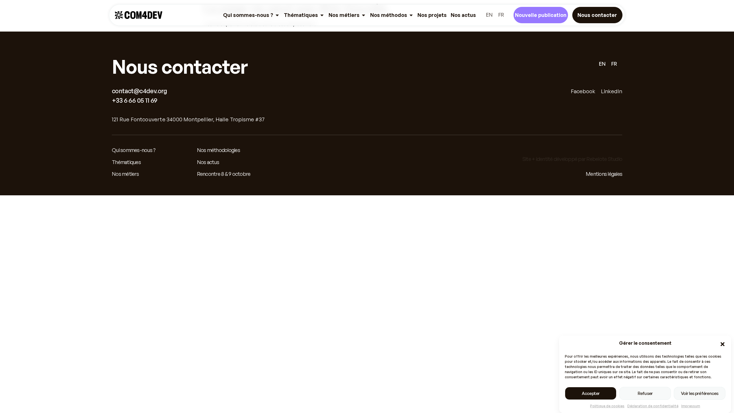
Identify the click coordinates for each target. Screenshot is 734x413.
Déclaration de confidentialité (652, 406)
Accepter (591, 393)
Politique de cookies (607, 406)
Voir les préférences (700, 393)
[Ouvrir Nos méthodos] (411, 15)
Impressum (690, 406)
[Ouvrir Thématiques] (322, 15)
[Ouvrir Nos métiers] (363, 15)
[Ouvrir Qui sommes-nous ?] (277, 15)
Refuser (645, 393)
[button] (722, 344)
